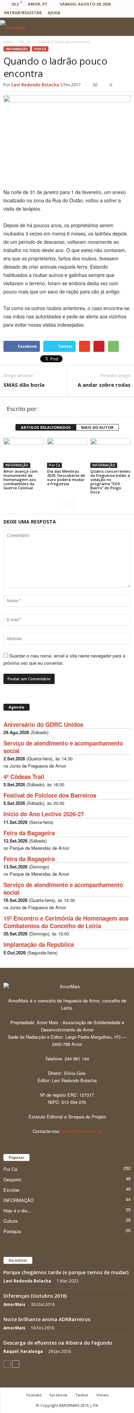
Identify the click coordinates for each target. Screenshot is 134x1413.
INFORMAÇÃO (17, 49)
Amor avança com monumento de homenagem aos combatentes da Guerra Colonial (20, 479)
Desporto (12, 1179)
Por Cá (40, 49)
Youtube (34, 1394)
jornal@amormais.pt (82, 1131)
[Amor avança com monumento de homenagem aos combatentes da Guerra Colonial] (23, 453)
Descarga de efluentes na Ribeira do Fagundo (57, 1342)
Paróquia (12, 1231)
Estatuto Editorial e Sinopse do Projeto (67, 1116)
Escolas (11, 1189)
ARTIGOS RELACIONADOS (46, 427)
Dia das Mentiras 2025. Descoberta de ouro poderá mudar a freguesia (66, 477)
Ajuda (54, 12)
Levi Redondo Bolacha (35, 85)
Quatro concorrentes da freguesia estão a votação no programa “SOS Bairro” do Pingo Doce (110, 481)
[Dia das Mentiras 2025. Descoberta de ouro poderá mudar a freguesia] (67, 453)
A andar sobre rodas (104, 384)
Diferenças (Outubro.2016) (35, 1295)
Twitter (82, 1394)
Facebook (58, 1394)
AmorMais (14, 1304)
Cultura (10, 1221)
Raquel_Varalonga (23, 1351)
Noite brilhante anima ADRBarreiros (46, 1319)
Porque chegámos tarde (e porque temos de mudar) (66, 1272)
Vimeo (103, 1394)
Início (7, 41)
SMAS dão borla (23, 384)
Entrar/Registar (23, 12)
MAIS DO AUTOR (97, 427)
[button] (123, 27)
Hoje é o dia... (17, 1210)
